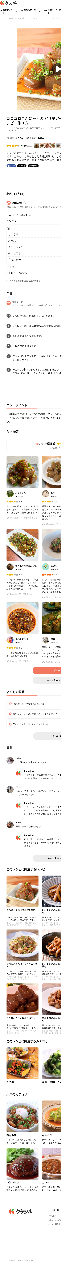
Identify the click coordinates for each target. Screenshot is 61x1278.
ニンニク (12, 221)
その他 (10, 1082)
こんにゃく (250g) (17, 214)
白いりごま (14, 253)
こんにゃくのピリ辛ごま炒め (21, 910)
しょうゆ (13, 234)
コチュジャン (15, 246)
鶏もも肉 (12, 1135)
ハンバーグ (13, 1182)
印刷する (34, 166)
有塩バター (14, 259)
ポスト (23, 166)
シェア (12, 166)
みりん (12, 240)
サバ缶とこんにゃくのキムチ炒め (22, 965)
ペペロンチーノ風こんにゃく (21, 1017)
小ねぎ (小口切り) (18, 272)
